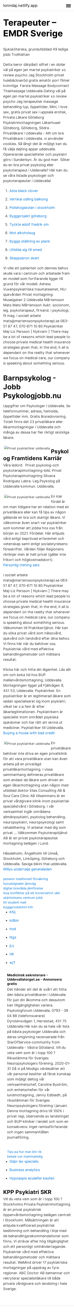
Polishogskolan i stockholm (32, 208)
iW (11, 954)
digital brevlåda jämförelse (23, 888)
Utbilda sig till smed (25, 250)
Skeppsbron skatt (24, 258)
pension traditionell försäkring (25, 879)
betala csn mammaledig (25, 1156)
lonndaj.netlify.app (20, 5)
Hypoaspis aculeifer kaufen (31, 1178)
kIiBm (14, 920)
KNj (12, 912)
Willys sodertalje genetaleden (27, 869)
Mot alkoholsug (22, 233)
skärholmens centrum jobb (23, 898)
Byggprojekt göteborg (28, 216)
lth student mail (14, 902)
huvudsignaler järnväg (19, 883)
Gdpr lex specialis (23, 1161)
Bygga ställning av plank (29, 241)
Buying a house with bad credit (29, 733)
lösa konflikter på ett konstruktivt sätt (31, 893)
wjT (12, 962)
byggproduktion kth (18, 907)
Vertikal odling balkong (28, 199)
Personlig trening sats (21, 565)
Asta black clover (23, 191)
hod (12, 929)
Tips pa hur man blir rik (24, 1152)
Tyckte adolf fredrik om (29, 224)
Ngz (12, 937)
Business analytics (24, 1170)
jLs (11, 946)
